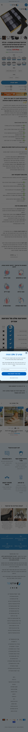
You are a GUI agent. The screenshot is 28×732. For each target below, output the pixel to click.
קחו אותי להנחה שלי (14, 374)
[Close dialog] (26, 353)
